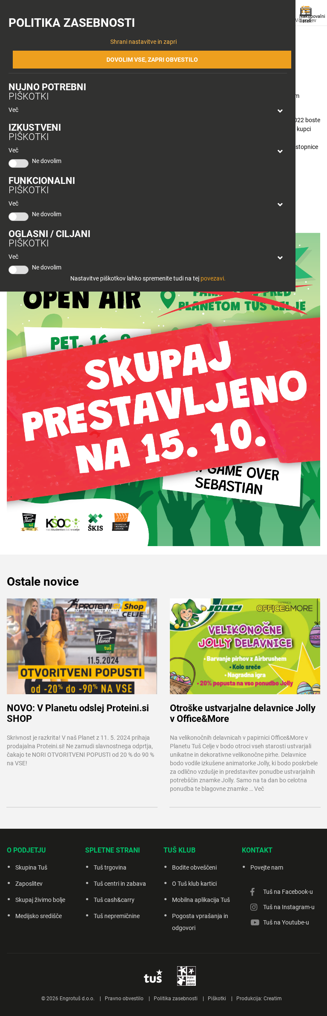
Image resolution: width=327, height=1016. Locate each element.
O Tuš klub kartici (194, 883)
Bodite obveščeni (194, 867)
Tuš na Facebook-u (288, 891)
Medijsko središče (38, 916)
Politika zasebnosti (176, 999)
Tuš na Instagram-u (289, 907)
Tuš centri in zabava (120, 883)
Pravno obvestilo (124, 999)
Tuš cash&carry (114, 899)
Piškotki (217, 999)
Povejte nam (266, 867)
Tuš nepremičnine (117, 916)
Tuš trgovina (110, 867)
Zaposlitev (29, 883)
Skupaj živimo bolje (40, 899)
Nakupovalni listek (307, 19)
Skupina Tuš (31, 867)
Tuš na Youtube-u (286, 922)
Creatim (273, 999)
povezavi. (213, 278)
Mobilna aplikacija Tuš (201, 899)
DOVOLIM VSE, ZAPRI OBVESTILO (152, 59)
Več (13, 109)
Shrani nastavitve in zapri (143, 41)
